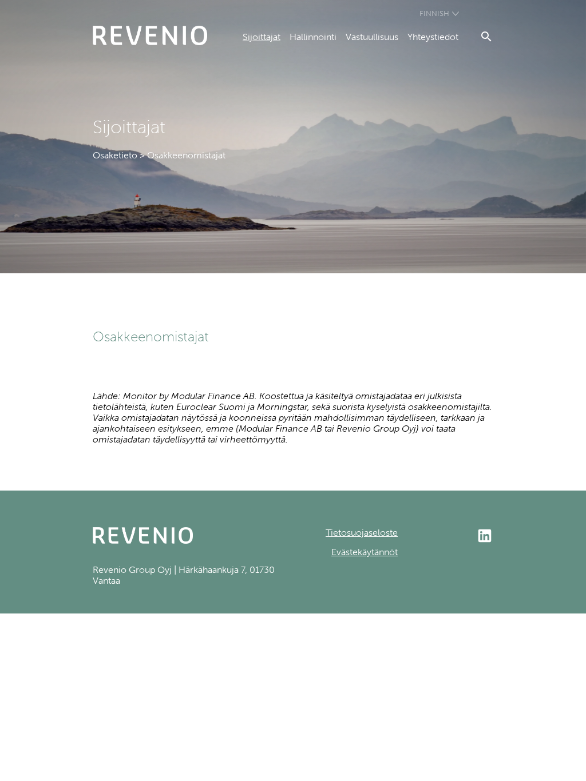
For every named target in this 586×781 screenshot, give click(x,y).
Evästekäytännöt (364, 552)
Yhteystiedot (432, 36)
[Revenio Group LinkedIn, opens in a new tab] (445, 537)
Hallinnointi (313, 36)
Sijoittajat (261, 36)
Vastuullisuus (372, 36)
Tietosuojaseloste (362, 532)
